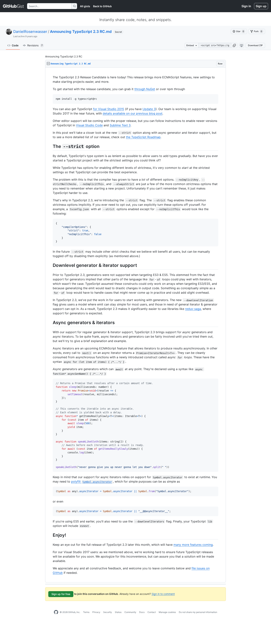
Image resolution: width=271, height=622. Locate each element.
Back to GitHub (102, 6)
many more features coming (193, 544)
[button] (234, 45)
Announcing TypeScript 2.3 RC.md (81, 31)
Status (118, 612)
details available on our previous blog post (132, 113)
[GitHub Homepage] (56, 612)
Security (107, 612)
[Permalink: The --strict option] (50, 146)
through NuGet (144, 89)
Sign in (246, 6)
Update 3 (149, 109)
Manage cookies (167, 612)
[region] (135, 325)
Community (130, 612)
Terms (86, 612)
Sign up (261, 6)
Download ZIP (255, 45)
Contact (151, 612)
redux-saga (193, 309)
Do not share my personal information (198, 612)
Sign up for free (60, 594)
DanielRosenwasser (30, 31)
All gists (85, 6)
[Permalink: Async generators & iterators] (50, 322)
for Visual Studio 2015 (108, 109)
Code (15, 45)
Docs (142, 612)
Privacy (96, 612)
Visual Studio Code (89, 125)
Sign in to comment (163, 593)
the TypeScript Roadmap (143, 137)
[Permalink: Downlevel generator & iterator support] (50, 265)
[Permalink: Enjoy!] (50, 535)
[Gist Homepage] (13, 6)
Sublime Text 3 (120, 125)
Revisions (35, 45)
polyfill (91, 481)
